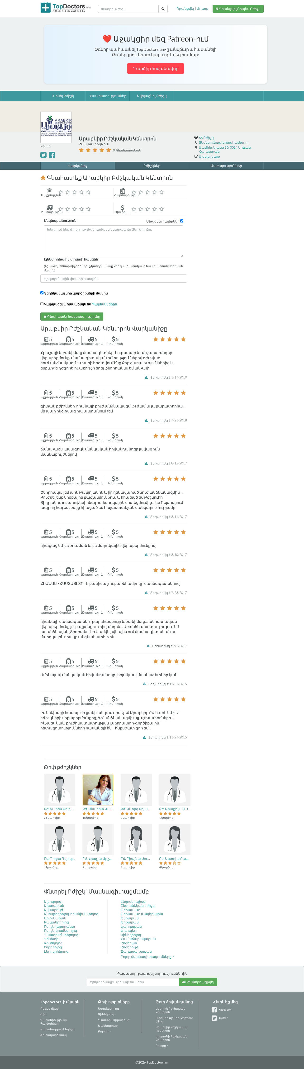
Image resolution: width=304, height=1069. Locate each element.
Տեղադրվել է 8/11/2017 (168, 517)
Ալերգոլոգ (52, 901)
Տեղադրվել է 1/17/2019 (168, 377)
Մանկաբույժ (108, 1025)
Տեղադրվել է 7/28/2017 (168, 593)
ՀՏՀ (43, 1014)
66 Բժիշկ (206, 138)
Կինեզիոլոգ (131, 935)
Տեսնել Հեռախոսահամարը (223, 142)
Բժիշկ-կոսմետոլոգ (60, 930)
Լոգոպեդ (128, 930)
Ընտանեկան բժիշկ (138, 905)
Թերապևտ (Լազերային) (142, 914)
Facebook (224, 1009)
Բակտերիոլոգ (56, 922)
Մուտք (202, 8)
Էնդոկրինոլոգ (56, 951)
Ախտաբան (54, 905)
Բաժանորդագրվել (198, 982)
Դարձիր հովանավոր (155, 68)
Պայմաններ (49, 1023)
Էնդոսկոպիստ (134, 901)
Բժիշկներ (151, 166)
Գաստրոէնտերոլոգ (61, 935)
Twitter (223, 1018)
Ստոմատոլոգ (108, 1008)
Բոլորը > (104, 1031)
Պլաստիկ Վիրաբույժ (113, 1020)
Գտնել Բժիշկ (63, 96)
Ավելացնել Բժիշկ (152, 96)
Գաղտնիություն (52, 1020)
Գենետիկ (52, 939)
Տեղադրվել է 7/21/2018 (168, 420)
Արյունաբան (55, 918)
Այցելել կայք (209, 156)
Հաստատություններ (108, 96)
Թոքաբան (130, 922)
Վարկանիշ (77, 166)
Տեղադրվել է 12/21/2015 (167, 684)
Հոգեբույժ (129, 947)
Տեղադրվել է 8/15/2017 (168, 463)
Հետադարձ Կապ (53, 1035)
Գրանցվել (185, 8)
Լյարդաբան (131, 926)
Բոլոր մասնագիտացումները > (147, 957)
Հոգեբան (129, 943)
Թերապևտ (130, 910)
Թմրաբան (130, 918)
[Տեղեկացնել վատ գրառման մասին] (146, 377)
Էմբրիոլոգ (53, 947)
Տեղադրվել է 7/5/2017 (169, 646)
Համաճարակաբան (138, 939)
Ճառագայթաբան (136, 951)
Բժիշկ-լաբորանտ (59, 926)
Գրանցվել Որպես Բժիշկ (239, 9)
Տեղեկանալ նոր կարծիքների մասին (76, 293)
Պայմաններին (104, 304)
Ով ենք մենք (49, 1008)
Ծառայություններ (226, 166)
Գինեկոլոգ (53, 943)
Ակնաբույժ (53, 910)
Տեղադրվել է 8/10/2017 (168, 555)
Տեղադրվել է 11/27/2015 (167, 737)
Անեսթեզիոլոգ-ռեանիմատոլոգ (71, 914)
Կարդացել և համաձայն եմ (80, 304)
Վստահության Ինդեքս (57, 1029)
